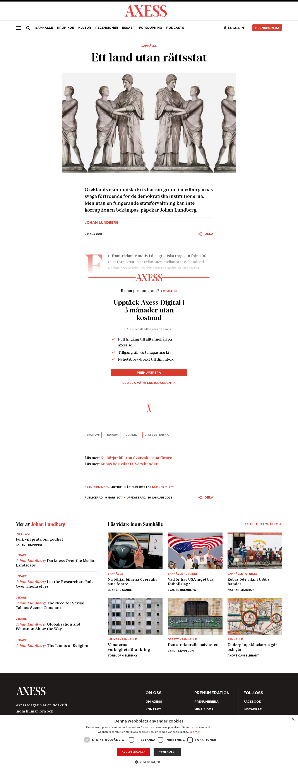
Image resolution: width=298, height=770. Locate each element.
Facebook (252, 701)
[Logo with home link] (68, 691)
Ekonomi (93, 434)
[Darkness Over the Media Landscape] (57, 561)
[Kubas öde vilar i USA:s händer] (255, 562)
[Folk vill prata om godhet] (57, 541)
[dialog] (149, 742)
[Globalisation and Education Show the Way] (57, 624)
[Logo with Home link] (146, 10)
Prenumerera (267, 28)
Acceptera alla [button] (133, 752)
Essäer (128, 27)
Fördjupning (150, 27)
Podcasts (175, 27)
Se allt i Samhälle (261, 524)
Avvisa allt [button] (167, 752)
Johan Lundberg (101, 222)
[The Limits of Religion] (57, 641)
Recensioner (106, 27)
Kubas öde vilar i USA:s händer (129, 464)
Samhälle (44, 27)
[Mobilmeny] (18, 28)
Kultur (84, 27)
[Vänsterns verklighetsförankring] (135, 627)
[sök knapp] (28, 28)
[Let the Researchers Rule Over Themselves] (57, 582)
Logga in (236, 28)
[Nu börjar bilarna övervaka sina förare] (135, 562)
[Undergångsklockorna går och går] (255, 627)
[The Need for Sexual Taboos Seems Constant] (57, 603)
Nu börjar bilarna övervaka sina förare (136, 458)
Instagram (252, 709)
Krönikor (65, 27)
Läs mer (195, 732)
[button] (149, 762)
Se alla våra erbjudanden (146, 383)
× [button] (293, 719)
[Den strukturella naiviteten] (195, 627)
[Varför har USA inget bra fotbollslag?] (195, 562)
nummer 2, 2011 (163, 487)
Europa (112, 434)
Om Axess (154, 701)
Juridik (131, 434)
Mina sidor (204, 709)
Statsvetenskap (157, 434)
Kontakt (153, 709)
